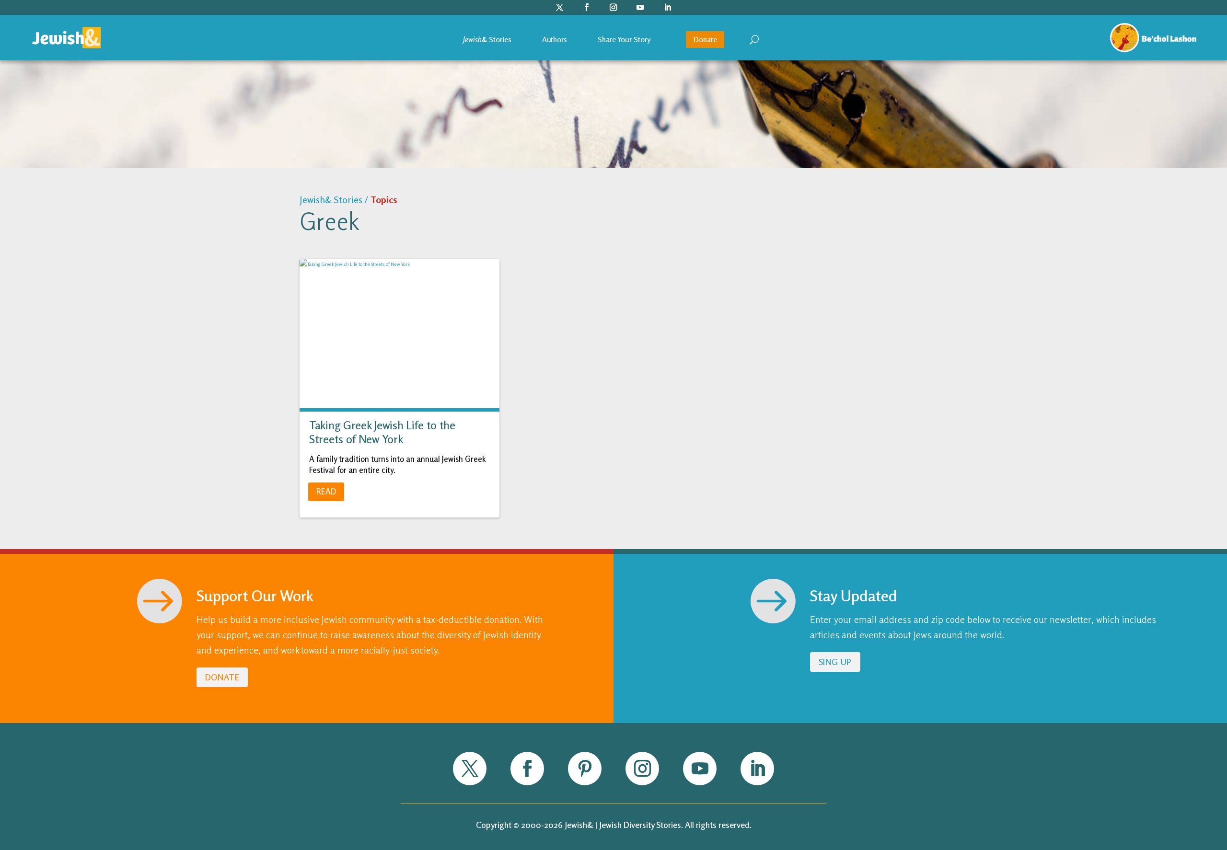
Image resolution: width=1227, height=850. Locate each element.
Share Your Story (624, 39)
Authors (554, 39)
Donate (705, 39)
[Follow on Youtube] (640, 7)
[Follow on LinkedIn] (667, 7)
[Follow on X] (560, 7)
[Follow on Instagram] (613, 7)
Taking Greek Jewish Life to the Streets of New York (382, 432)
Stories (487, 39)
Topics (383, 200)
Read (326, 491)
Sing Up (835, 661)
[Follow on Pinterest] (585, 768)
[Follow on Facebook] (586, 7)
